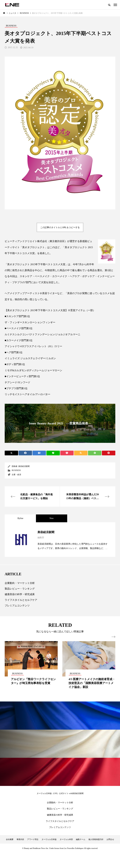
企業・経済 (16, 474)
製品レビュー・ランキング (20, 588)
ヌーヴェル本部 (66, 839)
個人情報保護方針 (95, 839)
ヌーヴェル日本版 (49, 839)
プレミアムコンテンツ (17, 605)
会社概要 (9, 839)
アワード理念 (32, 839)
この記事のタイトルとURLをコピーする (60, 227)
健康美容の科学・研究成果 (20, 594)
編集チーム (80, 839)
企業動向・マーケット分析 (20, 583)
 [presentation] (113, 637)
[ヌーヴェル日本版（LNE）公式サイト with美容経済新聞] (12, 4)
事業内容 (20, 839)
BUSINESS (16, 470)
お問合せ (110, 839)
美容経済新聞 (24, 466)
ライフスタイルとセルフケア (21, 600)
